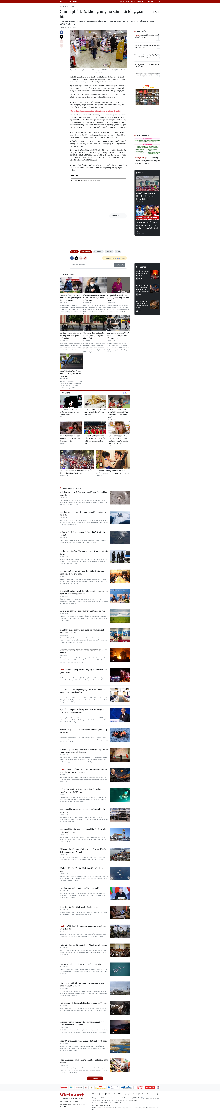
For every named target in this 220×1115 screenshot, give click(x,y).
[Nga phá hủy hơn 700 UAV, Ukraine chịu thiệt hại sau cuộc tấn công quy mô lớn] (120, 775)
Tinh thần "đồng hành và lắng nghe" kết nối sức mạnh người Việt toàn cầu (82, 631)
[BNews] (71, 1087)
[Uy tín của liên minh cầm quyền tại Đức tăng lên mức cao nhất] (118, 285)
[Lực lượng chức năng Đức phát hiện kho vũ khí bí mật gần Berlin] (120, 556)
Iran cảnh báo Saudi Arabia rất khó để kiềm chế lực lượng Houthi (142, 305)
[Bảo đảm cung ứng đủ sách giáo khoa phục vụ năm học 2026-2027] (147, 146)
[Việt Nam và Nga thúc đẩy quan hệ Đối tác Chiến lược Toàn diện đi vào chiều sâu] (120, 576)
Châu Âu (70, 6)
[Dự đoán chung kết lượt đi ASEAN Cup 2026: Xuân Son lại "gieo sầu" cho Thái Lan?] (147, 212)
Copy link (61, 46)
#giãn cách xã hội (86, 251)
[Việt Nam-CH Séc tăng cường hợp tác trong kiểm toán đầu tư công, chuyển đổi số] (120, 695)
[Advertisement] (98, 232)
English (128, 1)
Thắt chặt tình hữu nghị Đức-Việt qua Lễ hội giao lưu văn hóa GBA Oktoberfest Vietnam (84, 592)
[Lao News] (86, 1087)
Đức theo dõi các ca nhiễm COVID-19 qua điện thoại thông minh (94, 297)
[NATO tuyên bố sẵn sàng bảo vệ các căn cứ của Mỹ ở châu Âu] (120, 931)
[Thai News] (91, 1087)
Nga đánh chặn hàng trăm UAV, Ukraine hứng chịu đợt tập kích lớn (82, 810)
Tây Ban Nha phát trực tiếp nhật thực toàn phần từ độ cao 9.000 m (146, 56)
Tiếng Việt (122, 1)
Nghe (140, 278)
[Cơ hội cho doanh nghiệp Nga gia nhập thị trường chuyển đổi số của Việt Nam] (120, 795)
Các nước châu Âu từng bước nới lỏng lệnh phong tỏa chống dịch (94, 335)
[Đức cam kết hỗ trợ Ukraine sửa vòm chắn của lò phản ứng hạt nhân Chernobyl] (120, 988)
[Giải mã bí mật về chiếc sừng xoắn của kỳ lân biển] (120, 969)
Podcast (142, 267)
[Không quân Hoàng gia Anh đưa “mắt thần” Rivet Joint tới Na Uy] (120, 537)
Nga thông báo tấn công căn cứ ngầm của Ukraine (146, 36)
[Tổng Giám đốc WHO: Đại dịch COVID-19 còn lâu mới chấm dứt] (71, 361)
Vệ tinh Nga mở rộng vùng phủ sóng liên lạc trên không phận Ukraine (147, 75)
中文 (143, 1)
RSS (115, 1094)
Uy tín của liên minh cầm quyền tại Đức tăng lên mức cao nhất (118, 297)
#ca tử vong (109, 251)
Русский (148, 1)
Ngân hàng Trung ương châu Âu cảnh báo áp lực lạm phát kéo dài (84, 1061)
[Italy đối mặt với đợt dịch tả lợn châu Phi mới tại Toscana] (120, 1008)
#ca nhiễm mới (98, 251)
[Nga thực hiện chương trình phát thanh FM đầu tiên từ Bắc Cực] (120, 517)
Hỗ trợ (120, 1094)
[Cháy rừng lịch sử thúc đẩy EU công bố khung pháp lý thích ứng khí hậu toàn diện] (120, 1027)
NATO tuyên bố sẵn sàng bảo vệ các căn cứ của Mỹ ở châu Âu (83, 927)
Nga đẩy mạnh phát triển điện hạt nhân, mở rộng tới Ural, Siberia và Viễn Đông (82, 711)
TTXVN (133, 1094)
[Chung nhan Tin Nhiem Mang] (150, 1098)
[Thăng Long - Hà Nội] (152, 1)
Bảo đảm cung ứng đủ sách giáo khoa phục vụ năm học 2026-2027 (147, 160)
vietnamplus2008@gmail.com (104, 1105)
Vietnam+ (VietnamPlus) (73, 1)
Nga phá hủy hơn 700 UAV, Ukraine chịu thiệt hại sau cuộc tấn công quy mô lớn (83, 770)
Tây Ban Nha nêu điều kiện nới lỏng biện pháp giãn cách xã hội (70, 335)
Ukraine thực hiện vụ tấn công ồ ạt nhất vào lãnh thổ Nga (146, 46)
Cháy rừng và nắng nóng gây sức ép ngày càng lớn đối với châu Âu (83, 651)
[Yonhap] (113, 1087)
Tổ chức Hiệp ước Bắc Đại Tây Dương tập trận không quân (82, 869)
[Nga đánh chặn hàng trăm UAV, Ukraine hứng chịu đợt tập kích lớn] (120, 815)
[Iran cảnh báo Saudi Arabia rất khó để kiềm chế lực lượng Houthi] (154, 304)
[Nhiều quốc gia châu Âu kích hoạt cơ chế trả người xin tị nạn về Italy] (120, 735)
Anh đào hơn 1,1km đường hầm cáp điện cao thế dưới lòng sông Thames (84, 493)
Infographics (143, 135)
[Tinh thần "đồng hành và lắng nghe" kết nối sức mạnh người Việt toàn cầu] (120, 635)
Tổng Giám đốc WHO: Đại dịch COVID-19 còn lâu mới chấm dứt (71, 373)
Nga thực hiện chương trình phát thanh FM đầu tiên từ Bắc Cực (83, 513)
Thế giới (63, 6)
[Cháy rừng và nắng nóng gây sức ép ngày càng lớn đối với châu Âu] (120, 655)
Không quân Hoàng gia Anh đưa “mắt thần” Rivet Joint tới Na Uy (82, 533)
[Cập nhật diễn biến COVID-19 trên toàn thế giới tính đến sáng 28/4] (118, 323)
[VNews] (158, 1087)
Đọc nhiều (141, 31)
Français (133, 1)
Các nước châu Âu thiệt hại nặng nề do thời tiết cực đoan (83, 1040)
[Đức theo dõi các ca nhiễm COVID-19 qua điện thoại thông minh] (95, 285)
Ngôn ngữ (127, 1094)
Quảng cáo (148, 1094)
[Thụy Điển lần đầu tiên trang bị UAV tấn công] (120, 912)
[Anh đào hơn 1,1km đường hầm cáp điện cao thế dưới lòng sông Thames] (120, 497)
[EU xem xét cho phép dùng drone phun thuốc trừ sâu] (120, 616)
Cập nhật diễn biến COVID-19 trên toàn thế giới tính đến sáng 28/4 (118, 335)
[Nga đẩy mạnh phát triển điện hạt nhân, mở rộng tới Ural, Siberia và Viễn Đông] (120, 715)
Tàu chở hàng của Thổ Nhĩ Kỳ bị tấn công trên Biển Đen (147, 65)
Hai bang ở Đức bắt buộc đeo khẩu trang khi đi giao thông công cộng (70, 297)
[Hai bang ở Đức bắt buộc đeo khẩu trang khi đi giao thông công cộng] (71, 285)
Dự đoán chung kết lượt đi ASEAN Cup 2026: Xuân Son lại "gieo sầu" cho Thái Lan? (147, 226)
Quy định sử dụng (107, 1094)
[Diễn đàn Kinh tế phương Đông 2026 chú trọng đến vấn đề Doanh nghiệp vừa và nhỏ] (120, 854)
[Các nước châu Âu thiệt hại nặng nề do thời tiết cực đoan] (120, 1046)
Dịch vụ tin (140, 1094)
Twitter (61, 37)
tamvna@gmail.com (131, 1100)
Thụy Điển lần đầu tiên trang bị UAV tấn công (79, 907)
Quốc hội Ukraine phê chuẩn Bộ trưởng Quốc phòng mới (83, 945)
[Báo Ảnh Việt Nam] (150, 1087)
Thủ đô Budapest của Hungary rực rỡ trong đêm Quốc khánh (83, 671)
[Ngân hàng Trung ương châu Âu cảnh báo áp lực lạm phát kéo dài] (120, 1065)
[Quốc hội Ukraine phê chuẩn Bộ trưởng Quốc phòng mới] (120, 950)
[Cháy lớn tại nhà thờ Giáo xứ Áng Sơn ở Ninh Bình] (154, 274)
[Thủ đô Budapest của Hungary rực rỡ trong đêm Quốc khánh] (120, 675)
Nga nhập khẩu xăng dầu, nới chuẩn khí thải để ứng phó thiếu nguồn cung (83, 830)
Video (140, 173)
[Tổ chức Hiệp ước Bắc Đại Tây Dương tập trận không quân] (120, 873)
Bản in (61, 41)
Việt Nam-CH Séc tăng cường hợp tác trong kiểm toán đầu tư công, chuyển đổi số (82, 691)
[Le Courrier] (139, 1087)
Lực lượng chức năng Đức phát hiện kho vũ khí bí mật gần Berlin (84, 552)
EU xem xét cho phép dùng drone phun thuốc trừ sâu (82, 610)
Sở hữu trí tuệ (96, 1094)
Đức (118, 251)
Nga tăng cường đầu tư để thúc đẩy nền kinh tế (79, 888)
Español (139, 1)
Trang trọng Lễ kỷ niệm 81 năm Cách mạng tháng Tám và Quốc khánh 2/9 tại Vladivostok (84, 750)
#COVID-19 (74, 251)
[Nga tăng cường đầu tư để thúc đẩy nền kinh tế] (120, 893)
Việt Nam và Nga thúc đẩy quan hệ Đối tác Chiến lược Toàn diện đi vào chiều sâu (82, 572)
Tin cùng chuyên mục (71, 488)
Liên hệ (156, 1094)
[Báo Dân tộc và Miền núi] (62, 1087)
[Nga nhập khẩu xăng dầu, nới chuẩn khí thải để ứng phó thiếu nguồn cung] (120, 834)
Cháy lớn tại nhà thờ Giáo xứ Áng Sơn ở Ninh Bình (142, 273)
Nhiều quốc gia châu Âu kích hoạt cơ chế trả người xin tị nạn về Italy (83, 731)
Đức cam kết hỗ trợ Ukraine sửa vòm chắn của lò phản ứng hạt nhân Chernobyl (82, 984)
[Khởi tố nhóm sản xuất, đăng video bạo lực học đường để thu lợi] (147, 183)
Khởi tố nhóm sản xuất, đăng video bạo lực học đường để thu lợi (145, 196)
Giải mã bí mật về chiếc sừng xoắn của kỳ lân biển (80, 964)
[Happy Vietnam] (100, 1087)
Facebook (61, 32)
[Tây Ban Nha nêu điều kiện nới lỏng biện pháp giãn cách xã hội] (71, 323)
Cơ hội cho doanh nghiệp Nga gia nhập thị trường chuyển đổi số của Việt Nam (80, 790)
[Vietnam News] (127, 1087)
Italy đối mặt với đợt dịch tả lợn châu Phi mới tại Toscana (83, 1003)
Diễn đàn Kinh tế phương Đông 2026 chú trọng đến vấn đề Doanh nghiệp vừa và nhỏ (83, 850)
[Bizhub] (79, 1087)
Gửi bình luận (120, 265)
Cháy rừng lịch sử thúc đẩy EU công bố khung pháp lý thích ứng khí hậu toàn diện (82, 1023)
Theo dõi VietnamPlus (110, 258)
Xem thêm (95, 1078)
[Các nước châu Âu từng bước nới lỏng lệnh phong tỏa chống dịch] (95, 111)
